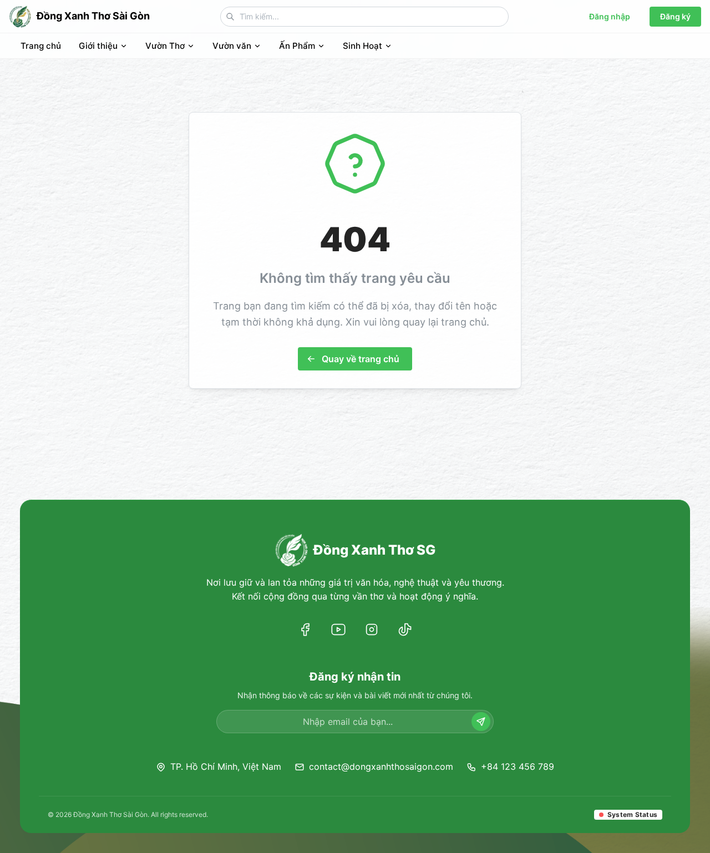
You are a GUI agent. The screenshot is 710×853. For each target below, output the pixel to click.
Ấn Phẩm (297, 45)
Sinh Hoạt (362, 45)
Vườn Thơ (165, 45)
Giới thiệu (98, 45)
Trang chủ (41, 45)
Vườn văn (231, 45)
